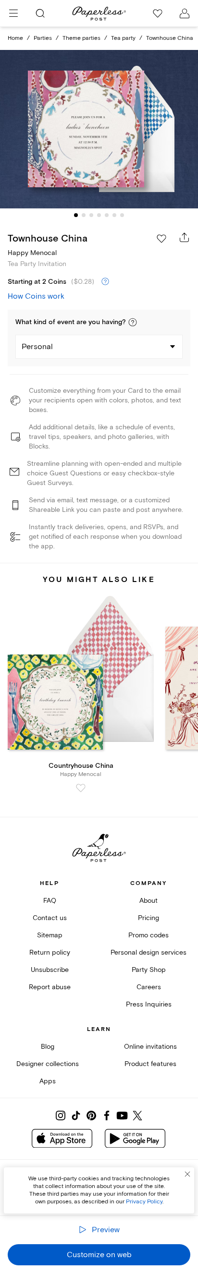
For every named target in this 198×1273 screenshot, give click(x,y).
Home (15, 38)
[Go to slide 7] (122, 215)
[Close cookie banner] (187, 1174)
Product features (150, 1064)
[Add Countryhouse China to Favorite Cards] (81, 788)
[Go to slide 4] (99, 215)
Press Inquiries (149, 1004)
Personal (37, 347)
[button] (132, 322)
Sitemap (49, 935)
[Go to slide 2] (84, 215)
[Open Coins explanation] (105, 282)
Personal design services (148, 952)
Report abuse (50, 987)
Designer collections (47, 1064)
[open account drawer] (184, 13)
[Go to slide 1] (76, 215)
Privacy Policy (144, 1201)
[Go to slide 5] (107, 215)
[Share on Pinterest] (91, 1115)
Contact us (50, 918)
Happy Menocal (32, 253)
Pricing (148, 918)
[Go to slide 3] (91, 215)
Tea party (123, 38)
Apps (47, 1081)
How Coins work (36, 296)
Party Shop (149, 970)
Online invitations (150, 1047)
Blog (47, 1047)
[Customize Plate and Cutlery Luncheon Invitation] (99, 129)
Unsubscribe (50, 970)
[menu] (13, 13)
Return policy (49, 952)
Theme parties (81, 38)
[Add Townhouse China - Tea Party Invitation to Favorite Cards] (161, 238)
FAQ (49, 901)
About (148, 901)
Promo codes (148, 935)
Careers (148, 987)
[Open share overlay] (184, 237)
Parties (43, 38)
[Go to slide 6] (114, 215)
